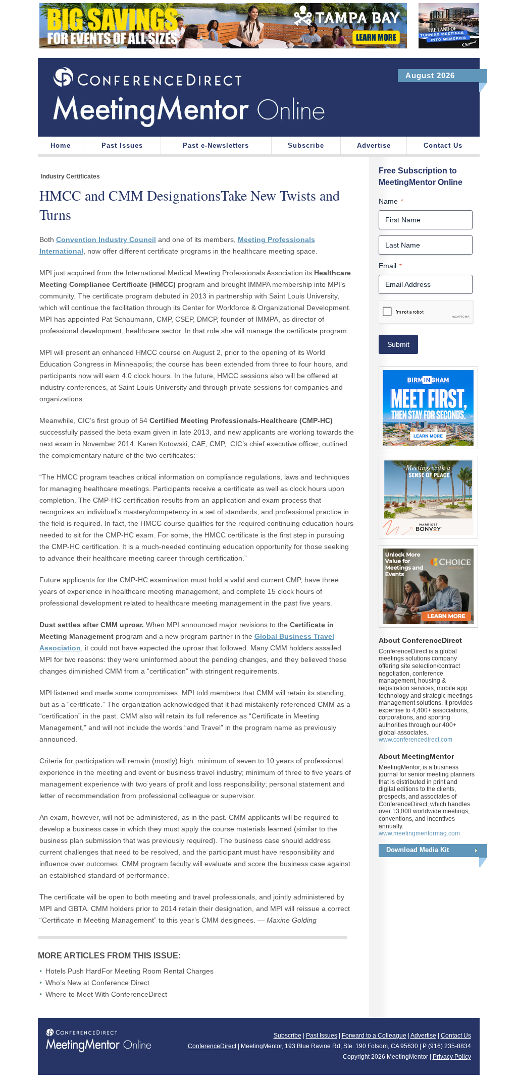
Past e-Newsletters (216, 145)
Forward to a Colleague (374, 1035)
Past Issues (122, 145)
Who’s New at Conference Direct (97, 983)
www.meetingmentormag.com (419, 833)
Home (60, 145)
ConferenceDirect (212, 1046)
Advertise (374, 145)
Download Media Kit (417, 850)
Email (390, 266)
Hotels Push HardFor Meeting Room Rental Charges (129, 971)
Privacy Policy (452, 1056)
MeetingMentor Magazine (199, 97)
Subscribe (306, 145)
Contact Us (443, 145)
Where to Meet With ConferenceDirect (106, 994)
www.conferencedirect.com (415, 739)
